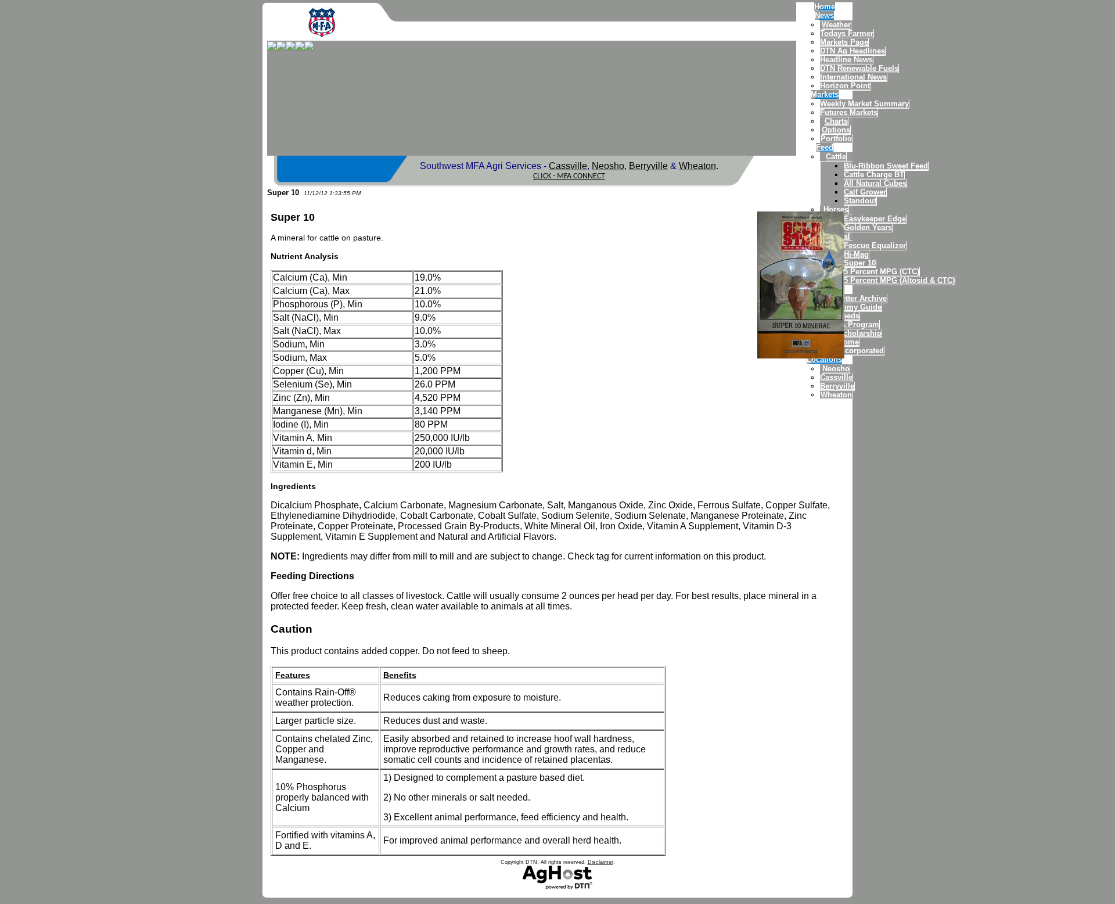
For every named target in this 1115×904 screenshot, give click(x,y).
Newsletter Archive (853, 298)
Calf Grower (865, 192)
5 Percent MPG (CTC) (881, 271)
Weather (836, 24)
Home (824, 6)
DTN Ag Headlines (852, 50)
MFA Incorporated (852, 350)
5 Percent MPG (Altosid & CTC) (899, 280)
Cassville (836, 377)
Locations (824, 359)
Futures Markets (848, 112)
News (824, 15)
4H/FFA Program (849, 324)
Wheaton (836, 394)
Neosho (836, 368)
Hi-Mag (856, 254)
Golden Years (868, 227)
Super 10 (860, 263)
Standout (860, 200)
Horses (835, 209)
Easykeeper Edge (875, 218)
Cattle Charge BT (874, 174)
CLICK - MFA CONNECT (569, 176)
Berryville (837, 386)
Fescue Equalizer (875, 245)
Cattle (836, 156)
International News (853, 77)
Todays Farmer (846, 33)
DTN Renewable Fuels (859, 68)
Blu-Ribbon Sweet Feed (886, 166)
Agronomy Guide (851, 307)
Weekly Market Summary (864, 103)
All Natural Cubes (875, 183)
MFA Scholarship (851, 333)
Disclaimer (600, 862)
